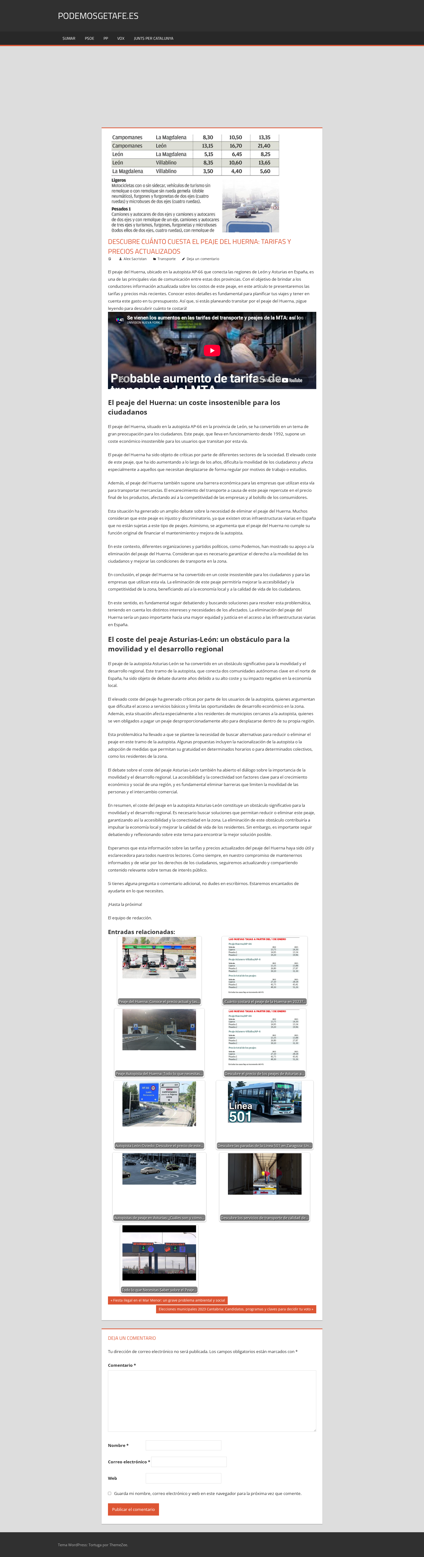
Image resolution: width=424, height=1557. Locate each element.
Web (112, 1478)
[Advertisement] (212, 83)
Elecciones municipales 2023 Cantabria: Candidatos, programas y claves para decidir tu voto (235, 1309)
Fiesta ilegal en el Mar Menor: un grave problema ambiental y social (169, 1301)
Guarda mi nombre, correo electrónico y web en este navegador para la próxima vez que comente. (208, 1493)
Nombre (118, 1445)
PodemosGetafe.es (98, 15)
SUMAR (69, 38)
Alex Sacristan (135, 258)
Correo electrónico (129, 1462)
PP (106, 38)
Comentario (122, 1365)
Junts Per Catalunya (153, 38)
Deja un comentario (203, 258)
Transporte (167, 258)
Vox (120, 38)
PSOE (89, 38)
